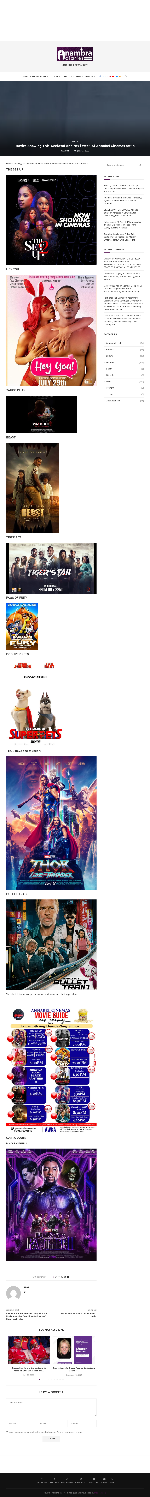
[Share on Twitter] (62, 1276)
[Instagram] (106, 76)
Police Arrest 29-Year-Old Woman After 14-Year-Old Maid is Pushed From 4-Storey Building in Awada (122, 225)
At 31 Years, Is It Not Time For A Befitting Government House (124, 306)
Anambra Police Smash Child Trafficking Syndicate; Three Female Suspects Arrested (123, 200)
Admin (66, 150)
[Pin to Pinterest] (65, 1276)
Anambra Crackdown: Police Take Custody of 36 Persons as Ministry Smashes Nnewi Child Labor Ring (120, 237)
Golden (107, 273)
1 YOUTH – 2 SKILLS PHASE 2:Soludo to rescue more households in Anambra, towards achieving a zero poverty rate (122, 320)
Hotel (126, 394)
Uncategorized (125, 400)
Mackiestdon (100, 1492)
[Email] (117, 76)
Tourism (89, 77)
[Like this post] (56, 1276)
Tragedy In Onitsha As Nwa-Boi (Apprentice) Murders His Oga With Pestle (122, 276)
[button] (11, 1357)
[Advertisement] (75, 20)
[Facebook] (100, 76)
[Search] (126, 76)
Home (25, 76)
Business (125, 349)
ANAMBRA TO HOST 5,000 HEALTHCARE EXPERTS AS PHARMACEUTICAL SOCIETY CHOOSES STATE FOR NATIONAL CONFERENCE (122, 263)
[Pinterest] (110, 76)
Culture (54, 77)
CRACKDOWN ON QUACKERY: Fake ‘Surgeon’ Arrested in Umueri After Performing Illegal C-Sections (121, 212)
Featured (125, 362)
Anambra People (38, 77)
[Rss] (120, 76)
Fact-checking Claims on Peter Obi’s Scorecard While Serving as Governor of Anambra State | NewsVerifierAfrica (123, 300)
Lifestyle (67, 77)
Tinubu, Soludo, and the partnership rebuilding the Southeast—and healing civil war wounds (124, 188)
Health (125, 368)
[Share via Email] (68, 1276)
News (78, 77)
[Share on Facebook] (59, 1276)
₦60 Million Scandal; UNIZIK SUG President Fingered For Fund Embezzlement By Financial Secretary (123, 288)
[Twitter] (103, 76)
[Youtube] (113, 76)
